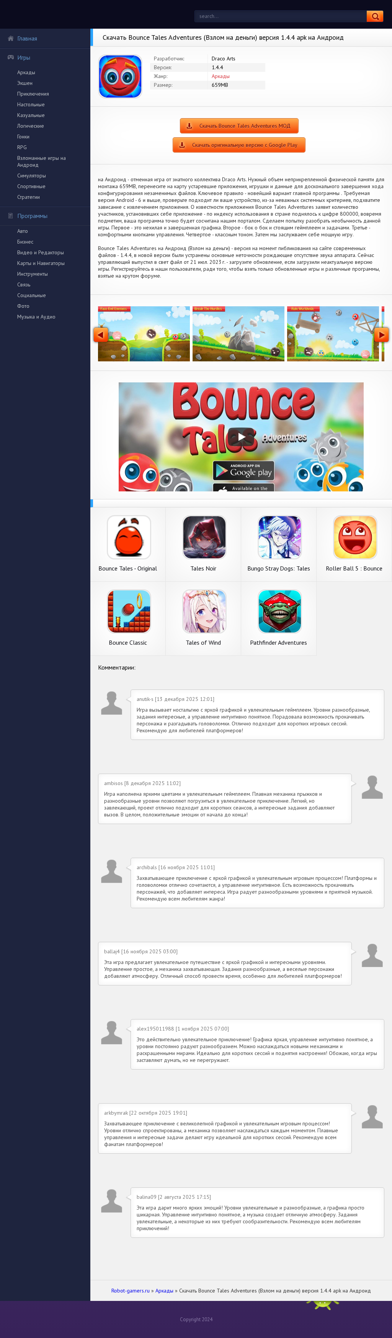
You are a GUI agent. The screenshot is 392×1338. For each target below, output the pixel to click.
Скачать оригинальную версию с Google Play (244, 144)
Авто (22, 231)
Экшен (25, 83)
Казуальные (31, 115)
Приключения (33, 93)
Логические (30, 125)
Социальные (31, 295)
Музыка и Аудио (36, 316)
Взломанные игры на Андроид (41, 161)
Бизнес (25, 241)
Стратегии (28, 196)
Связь (23, 284)
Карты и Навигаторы (41, 263)
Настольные (31, 104)
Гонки (23, 136)
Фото (23, 305)
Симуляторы (31, 175)
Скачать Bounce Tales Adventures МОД (245, 125)
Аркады (26, 72)
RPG (22, 147)
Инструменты (32, 273)
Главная (27, 38)
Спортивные (31, 186)
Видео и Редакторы (40, 252)
